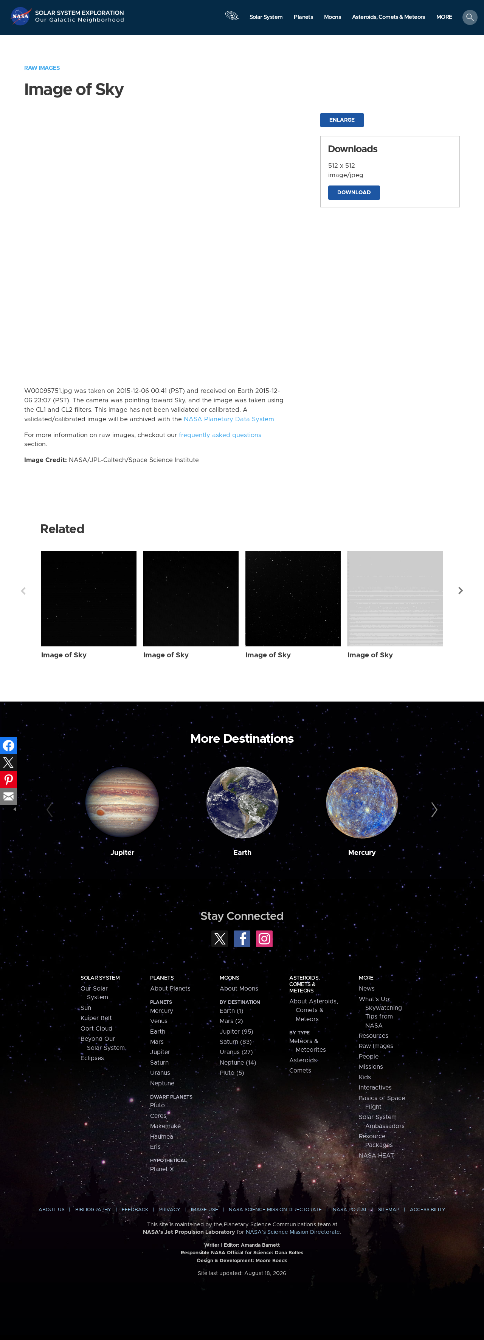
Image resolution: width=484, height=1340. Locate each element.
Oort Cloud (96, 1029)
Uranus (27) (236, 1052)
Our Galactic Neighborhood (80, 21)
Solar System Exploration (80, 10)
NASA (22, 16)
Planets (162, 978)
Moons (229, 978)
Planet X (162, 1169)
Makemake (165, 1126)
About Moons (239, 989)
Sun (86, 1008)
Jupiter (122, 852)
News (367, 989)
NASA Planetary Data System (229, 419)
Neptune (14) (238, 1063)
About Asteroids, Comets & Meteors (313, 1010)
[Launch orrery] (231, 19)
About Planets (170, 989)
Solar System (100, 978)
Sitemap (388, 1209)
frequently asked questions (220, 435)
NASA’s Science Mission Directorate (293, 1232)
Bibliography (93, 1209)
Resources (373, 1036)
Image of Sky (64, 655)
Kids (365, 1077)
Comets (300, 1071)
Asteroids (303, 1060)
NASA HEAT (376, 1156)
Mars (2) (231, 1021)
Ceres (158, 1116)
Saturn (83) (236, 1042)
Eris (155, 1147)
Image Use (204, 1209)
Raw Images (42, 68)
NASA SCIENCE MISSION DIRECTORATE (275, 1209)
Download (354, 192)
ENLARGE (342, 120)
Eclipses (92, 1058)
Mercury (362, 852)
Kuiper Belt (96, 1018)
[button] (444, 18)
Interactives (375, 1088)
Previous (23, 590)
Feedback (135, 1209)
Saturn (159, 1063)
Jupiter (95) (236, 1032)
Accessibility (427, 1209)
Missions (371, 1067)
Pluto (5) (232, 1073)
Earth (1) (232, 1011)
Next (461, 590)
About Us (52, 1209)
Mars (157, 1042)
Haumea (161, 1137)
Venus (159, 1021)
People (369, 1057)
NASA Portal (350, 1209)
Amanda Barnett (260, 1245)
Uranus (160, 1073)
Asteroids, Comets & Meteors (304, 984)
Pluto (157, 1105)
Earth (242, 852)
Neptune (162, 1083)
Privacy (169, 1209)
